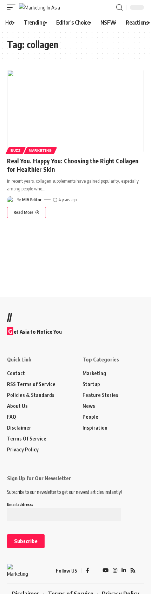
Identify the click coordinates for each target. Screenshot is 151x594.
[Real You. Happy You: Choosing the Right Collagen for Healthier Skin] (75, 111)
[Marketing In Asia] (39, 7)
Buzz (16, 150)
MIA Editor (31, 199)
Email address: (20, 504)
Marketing (40, 150)
